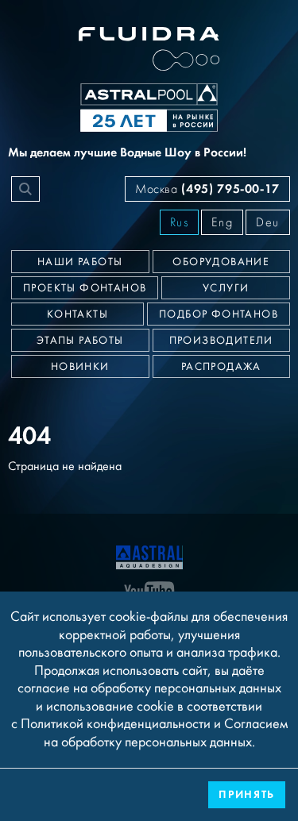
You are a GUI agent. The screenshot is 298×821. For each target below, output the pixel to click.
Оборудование (220, 262)
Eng (222, 222)
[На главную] (149, 556)
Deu (268, 222)
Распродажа (221, 366)
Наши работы (79, 262)
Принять (247, 794)
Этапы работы (80, 340)
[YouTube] (149, 591)
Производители (221, 340)
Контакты (77, 314)
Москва (207, 188)
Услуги (226, 288)
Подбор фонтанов (218, 314)
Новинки (80, 366)
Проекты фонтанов (84, 288)
